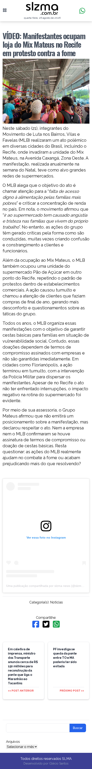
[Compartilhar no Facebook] (35, 624)
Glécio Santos (58, 763)
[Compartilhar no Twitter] (46, 624)
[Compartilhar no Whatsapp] (56, 624)
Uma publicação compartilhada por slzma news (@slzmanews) (48, 585)
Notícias (56, 602)
